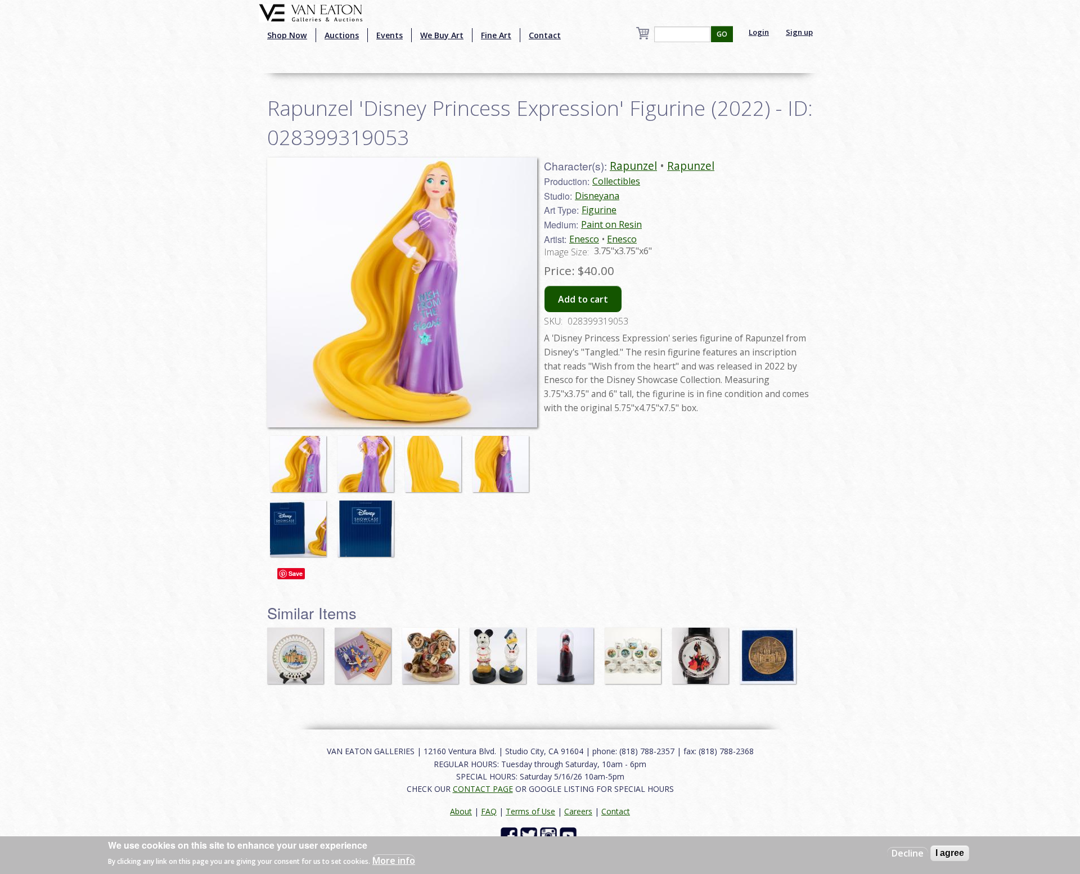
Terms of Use (530, 811)
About (461, 811)
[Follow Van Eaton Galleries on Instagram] (550, 835)
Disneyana (597, 196)
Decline (908, 853)
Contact (545, 35)
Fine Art (496, 35)
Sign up (799, 32)
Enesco (584, 239)
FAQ (489, 811)
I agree (949, 853)
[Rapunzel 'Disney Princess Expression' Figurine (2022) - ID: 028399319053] (301, 458)
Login (759, 32)
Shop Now (287, 35)
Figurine (599, 210)
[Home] (311, 12)
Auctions (342, 35)
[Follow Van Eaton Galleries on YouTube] (569, 835)
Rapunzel (633, 165)
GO (722, 34)
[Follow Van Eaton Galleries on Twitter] (530, 835)
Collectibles (616, 181)
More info (393, 860)
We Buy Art (442, 35)
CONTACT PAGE (483, 788)
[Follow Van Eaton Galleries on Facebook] (510, 835)
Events (389, 35)
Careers (578, 811)
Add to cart (583, 299)
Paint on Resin (611, 224)
